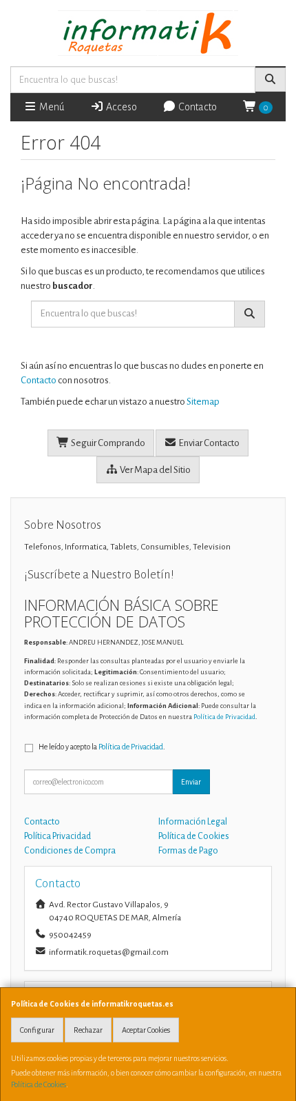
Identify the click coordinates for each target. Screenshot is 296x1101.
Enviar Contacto (208, 443)
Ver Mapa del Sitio (154, 470)
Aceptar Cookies (146, 1030)
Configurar (37, 1030)
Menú (50, 106)
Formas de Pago (188, 851)
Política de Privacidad (224, 716)
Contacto (196, 106)
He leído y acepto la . (102, 747)
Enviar (191, 782)
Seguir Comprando (107, 443)
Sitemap (203, 401)
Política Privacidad (57, 836)
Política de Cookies (38, 1084)
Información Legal (192, 822)
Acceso (120, 106)
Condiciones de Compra (70, 851)
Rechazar (88, 1030)
